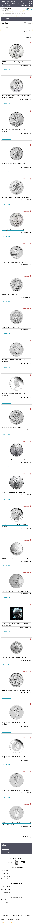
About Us (4, 900)
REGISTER (24, 5)
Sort (28, 38)
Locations (5, 849)
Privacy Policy (5, 876)
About (4, 845)
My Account (5, 873)
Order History (5, 892)
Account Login (5, 886)
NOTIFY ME (6, 70)
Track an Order (6, 889)
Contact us (4, 870)
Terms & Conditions (7, 879)
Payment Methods (7, 903)
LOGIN (30, 5)
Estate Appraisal (7, 852)
